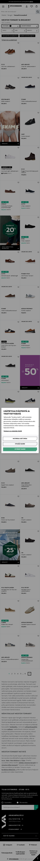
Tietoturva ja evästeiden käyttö (13, 431)
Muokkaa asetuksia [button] (20, 438)
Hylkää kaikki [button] (20, 444)
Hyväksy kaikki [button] (20, 449)
